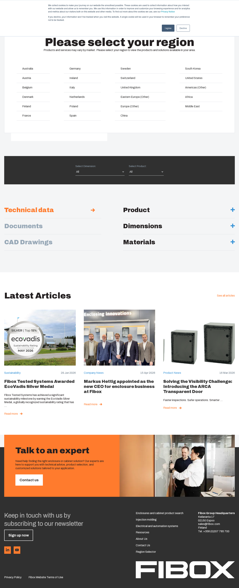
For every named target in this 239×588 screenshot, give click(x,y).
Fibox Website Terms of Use (46, 577)
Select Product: (138, 166)
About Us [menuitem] (141, 538)
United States (193, 78)
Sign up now (18, 535)
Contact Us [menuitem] (143, 545)
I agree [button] (168, 28)
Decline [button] (183, 28)
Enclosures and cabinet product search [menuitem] (159, 513)
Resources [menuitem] (142, 532)
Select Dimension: (85, 166)
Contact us (29, 480)
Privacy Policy (13, 577)
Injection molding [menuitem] (146, 519)
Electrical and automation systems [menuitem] (157, 526)
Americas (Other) (195, 87)
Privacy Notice (168, 11)
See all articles (226, 295)
